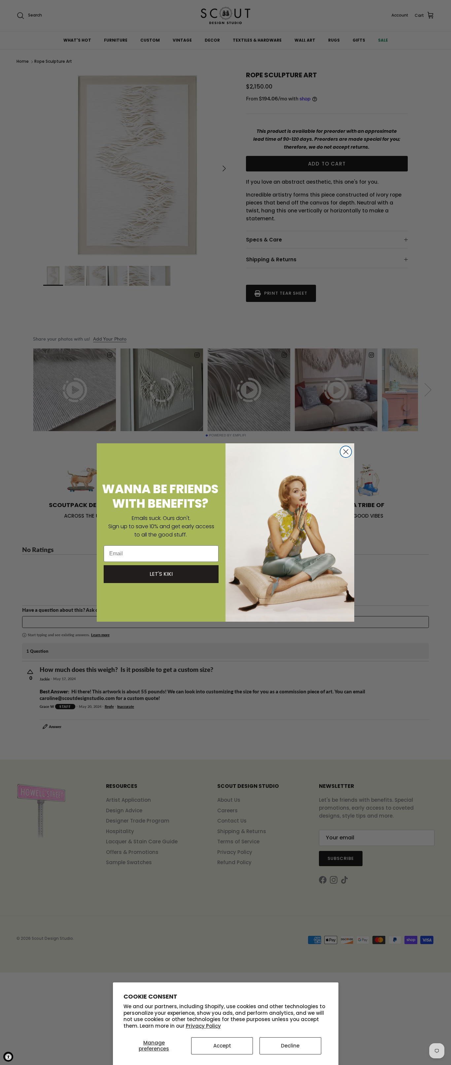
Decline (290, 1045)
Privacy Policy (203, 1025)
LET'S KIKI (161, 574)
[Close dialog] (346, 452)
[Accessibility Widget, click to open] (8, 1057)
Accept (222, 1045)
